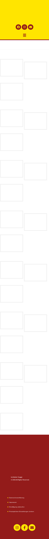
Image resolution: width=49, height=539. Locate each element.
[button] (24, 35)
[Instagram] (24, 27)
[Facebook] (18, 27)
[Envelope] (30, 27)
